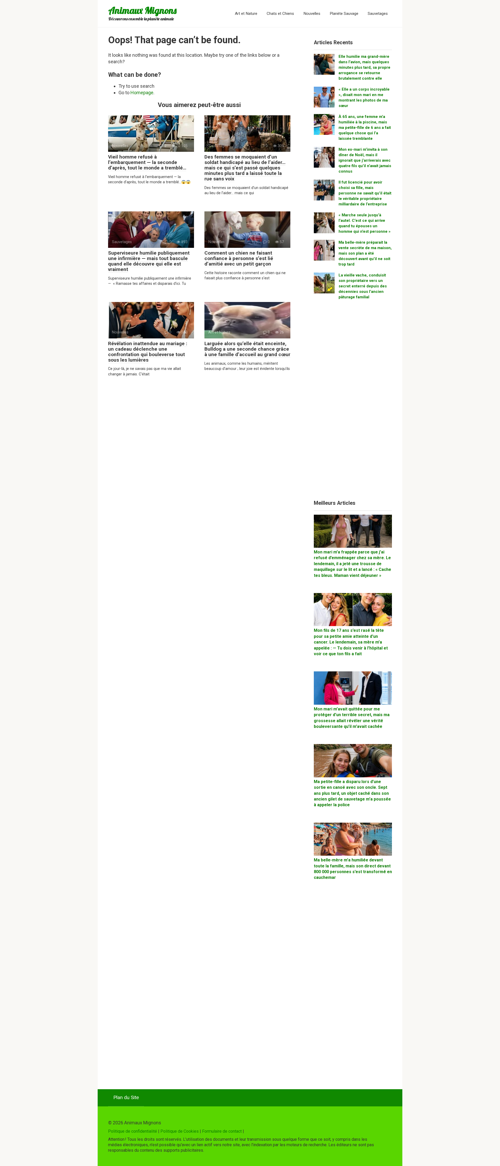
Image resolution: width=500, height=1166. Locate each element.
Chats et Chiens (280, 13)
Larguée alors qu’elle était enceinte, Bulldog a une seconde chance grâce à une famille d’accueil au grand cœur (247, 349)
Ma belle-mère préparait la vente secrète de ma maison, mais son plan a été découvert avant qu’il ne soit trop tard (365, 253)
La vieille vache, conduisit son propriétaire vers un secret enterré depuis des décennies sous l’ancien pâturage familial (363, 286)
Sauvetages (378, 13)
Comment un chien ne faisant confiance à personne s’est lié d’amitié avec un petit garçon (238, 258)
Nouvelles (311, 13)
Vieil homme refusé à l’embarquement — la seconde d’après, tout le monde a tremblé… (147, 162)
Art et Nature (246, 13)
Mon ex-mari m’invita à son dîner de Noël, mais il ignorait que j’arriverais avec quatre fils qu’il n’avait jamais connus (365, 160)
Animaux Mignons (142, 10)
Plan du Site (126, 1097)
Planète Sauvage (344, 13)
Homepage (141, 92)
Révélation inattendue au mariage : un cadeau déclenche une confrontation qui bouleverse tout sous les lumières (147, 352)
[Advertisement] (353, 402)
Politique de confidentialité (132, 1131)
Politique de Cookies (179, 1131)
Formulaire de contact (222, 1131)
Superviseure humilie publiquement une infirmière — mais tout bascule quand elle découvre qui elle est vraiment (149, 261)
